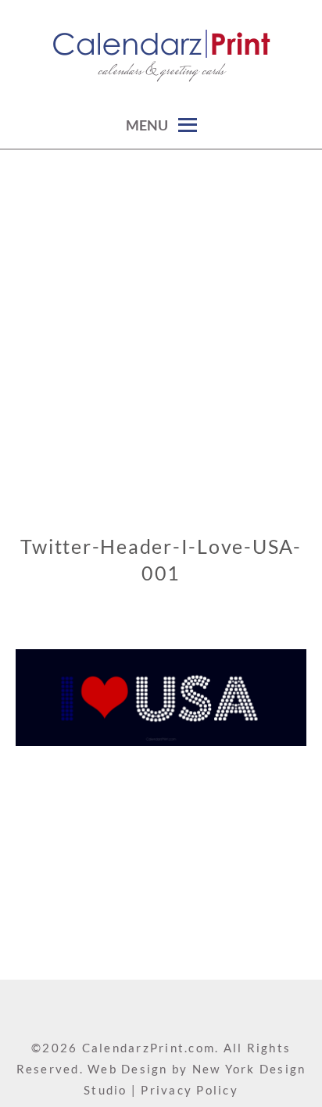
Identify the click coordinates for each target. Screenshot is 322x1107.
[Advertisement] (161, 319)
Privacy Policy (189, 1090)
